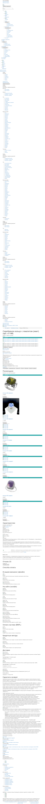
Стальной (7, 359)
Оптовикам (4, 57)
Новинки (8, 23)
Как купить (9, 31)
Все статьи (5, 736)
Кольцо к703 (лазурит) (8, 461)
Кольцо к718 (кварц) (7, 440)
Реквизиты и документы (9, 767)
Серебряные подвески (9, 781)
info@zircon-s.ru (5, 754)
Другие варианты (6, 349)
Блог (8, 33)
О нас (8, 29)
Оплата (8, 32)
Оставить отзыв (6, 564)
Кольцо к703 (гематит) (8, 472)
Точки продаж (9, 35)
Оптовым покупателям (9, 776)
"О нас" (25, 551)
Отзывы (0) (18, 368)
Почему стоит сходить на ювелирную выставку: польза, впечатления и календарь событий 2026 (20, 749)
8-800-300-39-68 (6, 1)
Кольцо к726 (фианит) (8, 393)
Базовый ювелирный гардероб (8, 740)
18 (3, 354)
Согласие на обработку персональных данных (34, 802)
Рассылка (6, 790)
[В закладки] (7, 423)
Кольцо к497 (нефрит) (8, 515)
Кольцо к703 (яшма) (7, 450)
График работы (10, 36)
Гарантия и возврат (32, 368)
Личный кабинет (8, 787)
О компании (7, 27)
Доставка (26, 368)
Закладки (6, 789)
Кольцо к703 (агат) (7, 506)
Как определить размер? (7, 352)
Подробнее (5, 367)
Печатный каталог (10, 25)
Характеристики (12, 368)
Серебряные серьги (8, 780)
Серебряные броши (8, 784)
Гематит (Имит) (8, 358)
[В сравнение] (8, 423)
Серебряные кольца (8, 779)
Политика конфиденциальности (10, 801)
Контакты (3, 58)
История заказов (8, 788)
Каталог (6, 22)
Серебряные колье (8, 783)
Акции (3, 40)
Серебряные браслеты (9, 782)
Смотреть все (5, 81)
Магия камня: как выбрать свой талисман (10, 744)
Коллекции (4, 46)
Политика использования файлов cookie (22, 802)
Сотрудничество (10, 30)
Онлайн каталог (10, 24)
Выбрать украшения (6, 6)
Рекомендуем (5, 368)
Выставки (8, 34)
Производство (7, 768)
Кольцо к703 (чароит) (7, 495)
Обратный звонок (6, 2)
